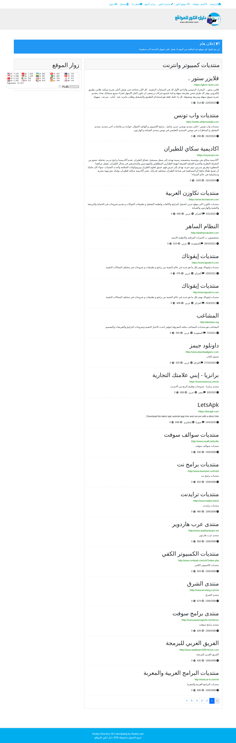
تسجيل (122, 4)
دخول (112, 4)
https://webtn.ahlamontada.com (202, 121)
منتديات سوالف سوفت (191, 434)
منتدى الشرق (203, 583)
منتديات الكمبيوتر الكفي (190, 553)
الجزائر (198, 213)
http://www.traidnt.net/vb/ (206, 500)
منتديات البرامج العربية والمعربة (181, 673)
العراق (197, 362)
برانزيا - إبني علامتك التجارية (185, 375)
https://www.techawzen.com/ (204, 199)
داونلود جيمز (204, 345)
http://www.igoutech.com (206, 292)
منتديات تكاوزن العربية (192, 193)
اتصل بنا (136, 4)
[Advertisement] (163, 719)
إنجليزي (187, 422)
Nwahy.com (137, 733)
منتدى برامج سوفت (195, 613)
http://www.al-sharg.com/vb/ (204, 590)
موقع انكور (181, 4)
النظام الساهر (202, 226)
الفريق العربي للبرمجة (192, 643)
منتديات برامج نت (198, 464)
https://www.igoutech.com (205, 262)
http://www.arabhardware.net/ (203, 530)
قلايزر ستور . (203, 78)
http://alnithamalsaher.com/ (205, 232)
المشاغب (208, 315)
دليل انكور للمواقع (104, 737)
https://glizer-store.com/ (206, 84)
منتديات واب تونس (196, 115)
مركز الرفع (150, 4)
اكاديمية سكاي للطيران (191, 148)
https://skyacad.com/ (208, 155)
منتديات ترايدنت (200, 494)
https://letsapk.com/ (208, 411)
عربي (188, 213)
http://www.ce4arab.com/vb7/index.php (198, 560)
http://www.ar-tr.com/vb (207, 679)
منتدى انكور (164, 4)
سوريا (198, 422)
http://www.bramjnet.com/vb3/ (203, 471)
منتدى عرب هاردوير (195, 524)
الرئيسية (214, 4)
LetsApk (208, 405)
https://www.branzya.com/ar (204, 381)
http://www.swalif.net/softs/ (205, 441)
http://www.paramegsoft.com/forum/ (200, 620)
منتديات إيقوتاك (200, 256)
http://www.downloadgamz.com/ (202, 352)
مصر (200, 392)
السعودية (195, 243)
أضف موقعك (198, 4)
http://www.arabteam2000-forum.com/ (199, 649)
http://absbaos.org (209, 322)
